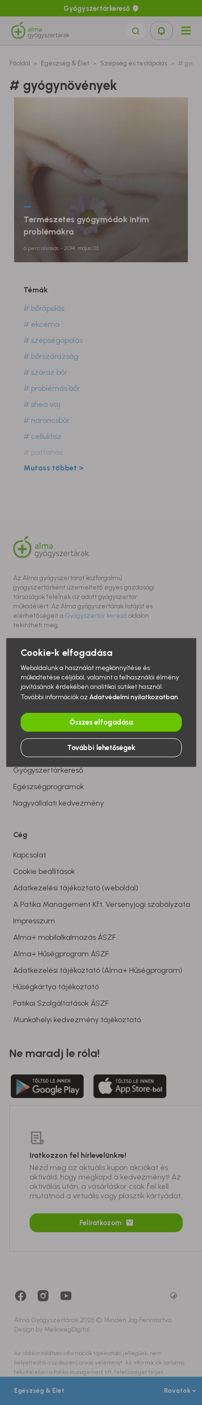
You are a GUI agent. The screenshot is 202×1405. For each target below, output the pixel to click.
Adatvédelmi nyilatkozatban (133, 697)
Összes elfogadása (101, 722)
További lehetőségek (101, 747)
